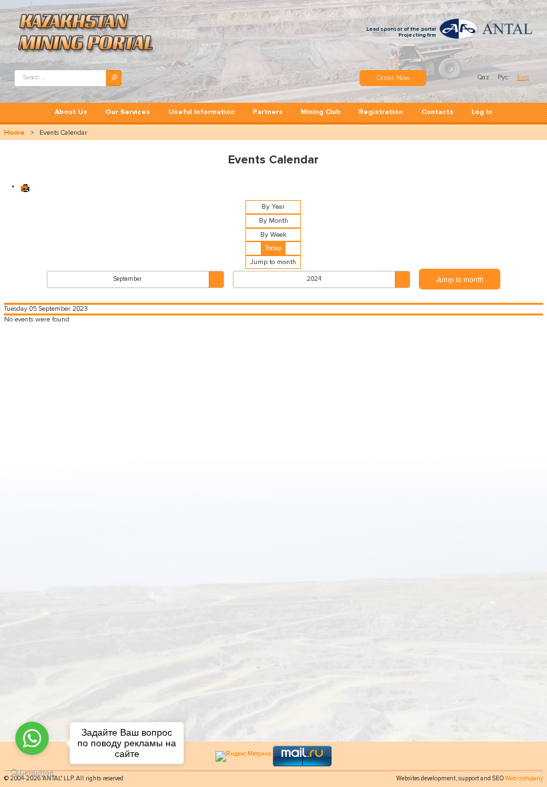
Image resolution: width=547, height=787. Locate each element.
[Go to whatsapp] (32, 738)
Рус (504, 77)
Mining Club (321, 112)
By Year (273, 207)
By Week (273, 235)
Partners (268, 112)
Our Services (127, 112)
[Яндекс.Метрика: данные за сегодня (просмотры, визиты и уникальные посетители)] (243, 756)
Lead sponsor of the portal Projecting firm (401, 32)
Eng (523, 77)
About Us (71, 112)
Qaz (484, 77)
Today (273, 248)
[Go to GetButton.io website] (32, 773)
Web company (524, 778)
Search (113, 78)
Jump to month (273, 262)
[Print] (25, 187)
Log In (482, 112)
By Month (273, 221)
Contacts (438, 112)
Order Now (393, 78)
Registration (381, 112)
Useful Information (202, 112)
